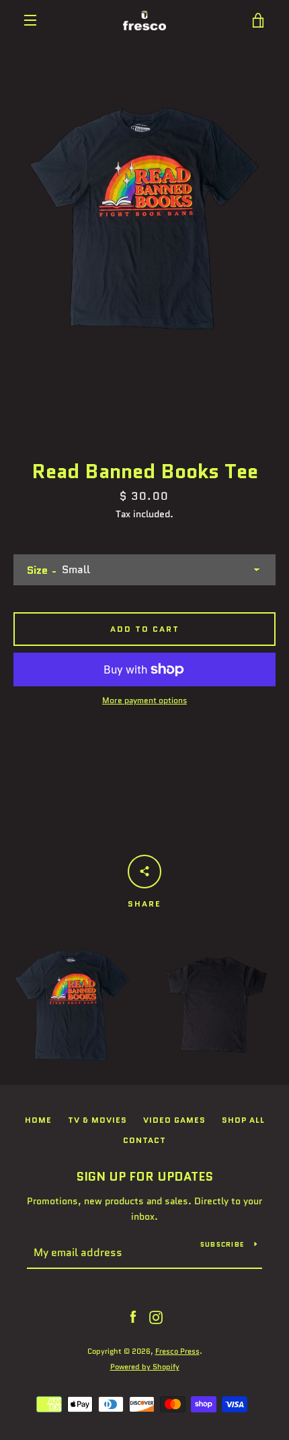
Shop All (243, 1119)
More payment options (144, 700)
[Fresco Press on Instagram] (156, 1316)
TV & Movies (97, 1119)
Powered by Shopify (144, 1366)
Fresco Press (177, 1351)
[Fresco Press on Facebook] (133, 1316)
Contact (144, 1140)
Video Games (174, 1119)
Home (38, 1119)
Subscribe (222, 1244)
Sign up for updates (144, 1176)
